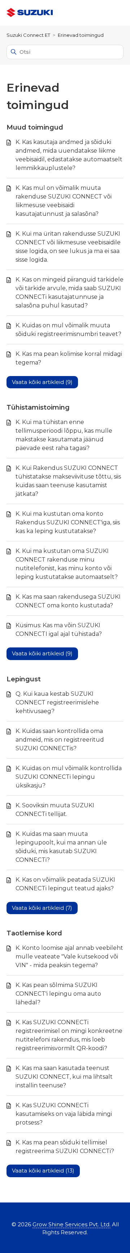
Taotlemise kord (34, 933)
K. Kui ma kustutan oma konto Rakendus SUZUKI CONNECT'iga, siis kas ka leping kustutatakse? (68, 522)
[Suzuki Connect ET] (29, 12)
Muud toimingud (34, 127)
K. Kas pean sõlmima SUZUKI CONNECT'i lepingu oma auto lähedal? (58, 994)
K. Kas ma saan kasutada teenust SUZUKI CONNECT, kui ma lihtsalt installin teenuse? (64, 1077)
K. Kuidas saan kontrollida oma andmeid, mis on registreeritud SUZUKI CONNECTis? (60, 740)
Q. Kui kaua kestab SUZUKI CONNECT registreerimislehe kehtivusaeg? (57, 702)
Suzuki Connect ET (28, 35)
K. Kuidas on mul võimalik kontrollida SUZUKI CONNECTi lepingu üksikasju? (69, 777)
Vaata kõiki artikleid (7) (42, 907)
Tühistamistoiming (38, 407)
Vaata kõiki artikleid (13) (43, 1170)
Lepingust (23, 679)
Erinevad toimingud (81, 35)
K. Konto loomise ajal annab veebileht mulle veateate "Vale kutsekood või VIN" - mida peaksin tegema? (69, 956)
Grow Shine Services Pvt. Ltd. (71, 1224)
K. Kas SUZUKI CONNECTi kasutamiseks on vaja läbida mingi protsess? (64, 1114)
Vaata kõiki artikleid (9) (42, 382)
